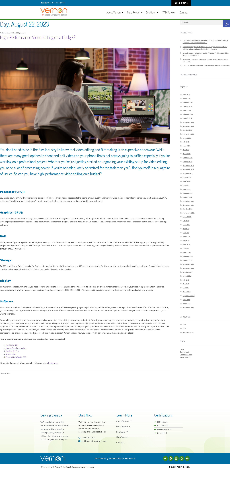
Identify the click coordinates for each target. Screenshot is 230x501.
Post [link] (184, 328)
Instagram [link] (53, 363)
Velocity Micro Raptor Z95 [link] (16, 357)
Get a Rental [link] (133, 12)
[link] (226, 23)
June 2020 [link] (186, 245)
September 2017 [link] (188, 296)
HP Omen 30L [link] (11, 354)
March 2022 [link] (186, 189)
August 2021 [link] (187, 217)
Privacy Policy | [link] (176, 466)
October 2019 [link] (187, 272)
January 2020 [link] (187, 260)
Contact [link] (184, 12)
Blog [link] (8, 373)
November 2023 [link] (188, 126)
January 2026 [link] (187, 106)
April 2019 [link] (186, 288)
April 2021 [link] (186, 233)
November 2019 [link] (188, 268)
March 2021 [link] (186, 237)
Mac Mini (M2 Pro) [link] (12, 351)
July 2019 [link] (186, 280)
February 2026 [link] (187, 102)
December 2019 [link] (188, 264)
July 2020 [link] (186, 241)
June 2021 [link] (186, 225)
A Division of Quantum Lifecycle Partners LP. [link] (115, 458)
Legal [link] (187, 466)
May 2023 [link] (186, 150)
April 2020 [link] (186, 248)
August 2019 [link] (187, 276)
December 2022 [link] (188, 166)
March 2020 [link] (186, 252)
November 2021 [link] (188, 205)
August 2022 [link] (187, 177)
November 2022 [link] (188, 169)
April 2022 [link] (186, 185)
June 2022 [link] (186, 181)
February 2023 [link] (187, 158)
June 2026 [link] (186, 95)
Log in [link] (182, 349)
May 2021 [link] (186, 229)
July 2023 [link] (186, 142)
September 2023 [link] (188, 134)
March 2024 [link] (186, 110)
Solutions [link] (150, 12)
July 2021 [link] (186, 221)
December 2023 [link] (188, 122)
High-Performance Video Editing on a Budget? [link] (37, 37)
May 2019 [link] (186, 284)
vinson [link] (22, 33)
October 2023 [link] (187, 130)
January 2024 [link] (187, 118)
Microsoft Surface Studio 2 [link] (16, 348)
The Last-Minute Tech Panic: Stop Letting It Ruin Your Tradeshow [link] (206, 66)
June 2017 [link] (186, 300)
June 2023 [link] (186, 146)
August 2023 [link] (187, 138)
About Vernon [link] (113, 12)
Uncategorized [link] (188, 332)
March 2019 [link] (186, 292)
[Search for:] (205, 22)
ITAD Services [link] (169, 12)
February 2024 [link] (187, 114)
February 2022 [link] (187, 193)
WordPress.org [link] (185, 357)
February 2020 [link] (187, 256)
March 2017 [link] (186, 304)
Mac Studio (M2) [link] (12, 345)
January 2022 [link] (187, 197)
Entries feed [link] (184, 352)
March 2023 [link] (186, 154)
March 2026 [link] (186, 99)
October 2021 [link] (187, 209)
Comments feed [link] (186, 355)
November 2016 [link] (188, 308)
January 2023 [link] (187, 162)
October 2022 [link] (187, 173)
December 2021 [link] (188, 201)
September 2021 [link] (188, 213)
